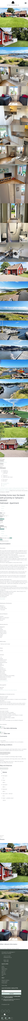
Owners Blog (4, 985)
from (1, 513)
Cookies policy (4, 981)
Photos (2, 460)
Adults (1, 520)
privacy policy (17, 996)
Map (3, 485)
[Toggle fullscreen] (1, 465)
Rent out (3, 972)
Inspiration (4, 974)
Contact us (4, 970)
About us (3, 971)
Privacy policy (4, 982)
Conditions (5, 484)
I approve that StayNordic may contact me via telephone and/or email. (11, 1000)
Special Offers (4, 968)
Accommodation (6, 483)
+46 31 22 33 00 (7, 956)
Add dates (2, 519)
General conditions (5, 980)
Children (2, 525)
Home (3, 966)
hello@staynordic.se (8, 957)
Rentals (3, 967)
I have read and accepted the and (11, 997)
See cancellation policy (5, 752)
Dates (1, 516)
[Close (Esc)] (0, 465)
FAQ (2, 975)
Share (2, 463)
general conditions (9, 997)
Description (3, 468)
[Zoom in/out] (3, 465)
